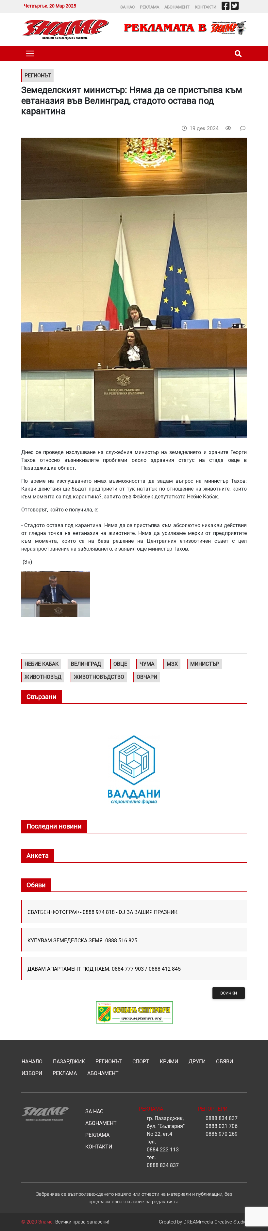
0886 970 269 (222, 1134)
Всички (228, 993)
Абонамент (177, 7)
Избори (32, 1073)
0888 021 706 (222, 1126)
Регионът (108, 1061)
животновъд (43, 677)
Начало (32, 1061)
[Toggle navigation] (30, 53)
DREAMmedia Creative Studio (215, 1222)
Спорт (140, 1061)
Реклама (149, 7)
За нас (127, 7)
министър (204, 664)
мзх (172, 664)
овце (120, 664)
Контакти (205, 7)
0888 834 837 (163, 1165)
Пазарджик (69, 1061)
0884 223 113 (163, 1150)
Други (197, 1061)
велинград (86, 664)
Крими (169, 1061)
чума (147, 664)
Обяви (224, 1061)
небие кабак (42, 664)
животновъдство (99, 677)
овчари (147, 677)
